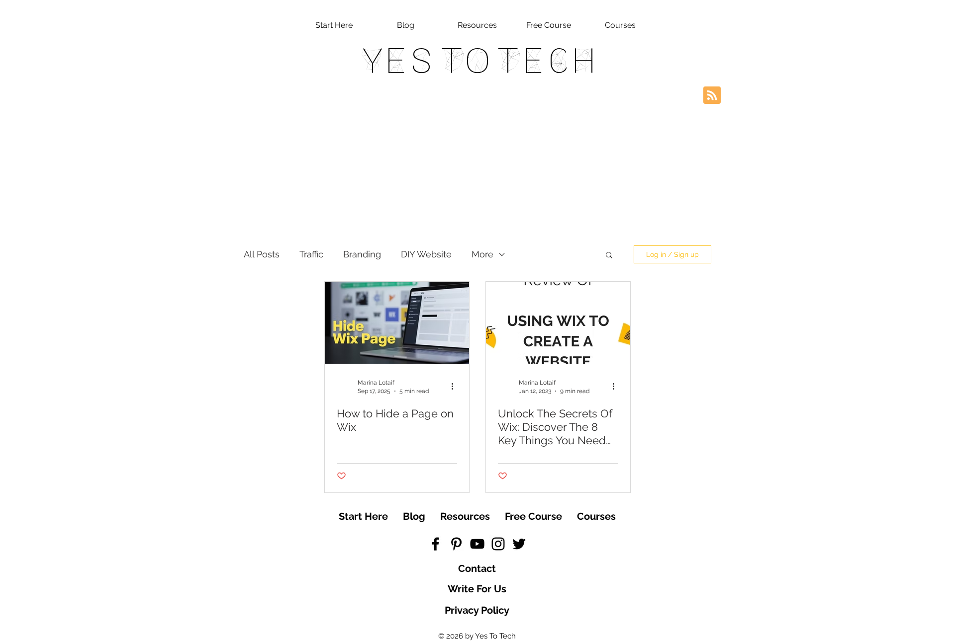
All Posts (262, 254)
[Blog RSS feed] (712, 95)
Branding (362, 254)
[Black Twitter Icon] (519, 544)
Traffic (311, 254)
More (482, 254)
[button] (609, 255)
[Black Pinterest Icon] (456, 544)
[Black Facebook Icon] (435, 544)
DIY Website (426, 254)
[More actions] (456, 386)
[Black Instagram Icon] (498, 544)
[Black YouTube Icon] (477, 544)
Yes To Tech (477, 60)
